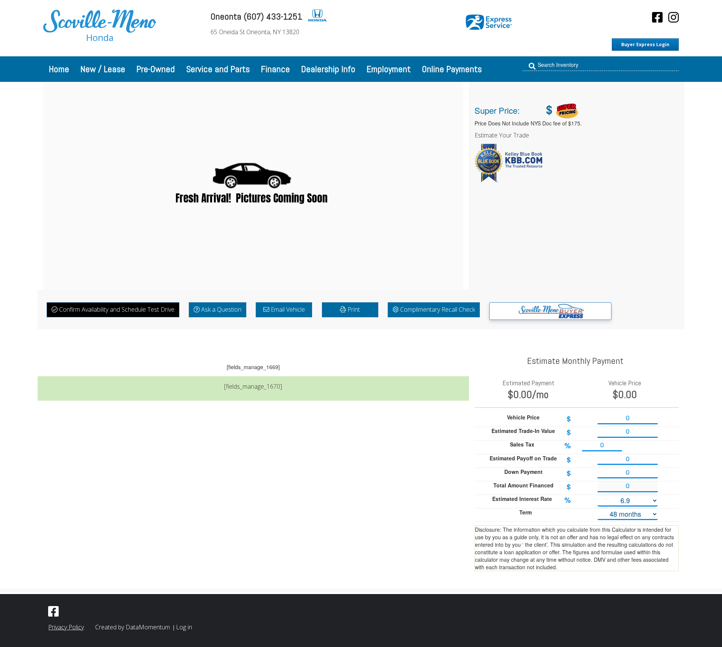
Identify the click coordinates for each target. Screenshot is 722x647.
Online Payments (452, 69)
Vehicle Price (539, 418)
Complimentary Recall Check (437, 309)
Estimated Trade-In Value (531, 432)
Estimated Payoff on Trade (530, 459)
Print (353, 309)
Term (525, 512)
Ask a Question (220, 309)
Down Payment (537, 473)
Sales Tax (540, 445)
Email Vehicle (287, 309)
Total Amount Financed (532, 486)
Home (59, 69)
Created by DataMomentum (133, 627)
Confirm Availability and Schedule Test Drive (116, 309)
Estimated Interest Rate (531, 500)
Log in (184, 627)
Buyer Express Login (645, 44)
